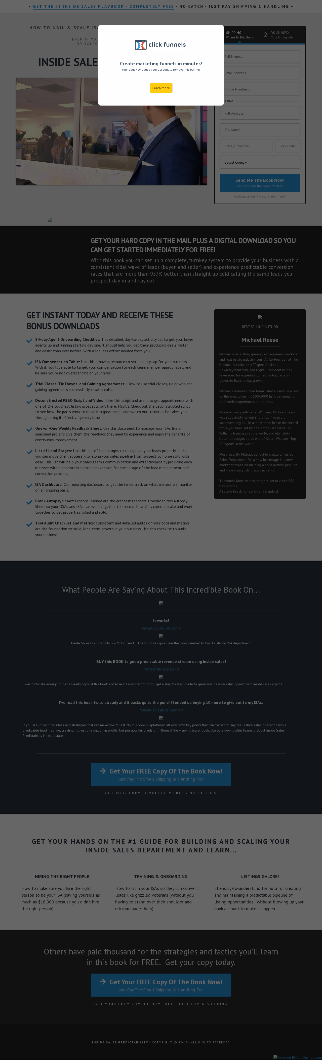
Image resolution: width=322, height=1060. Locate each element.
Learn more (161, 88)
